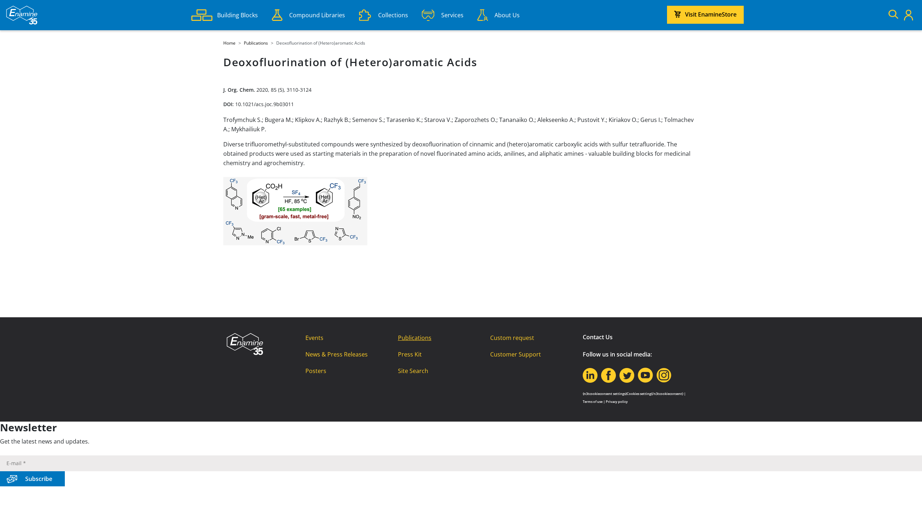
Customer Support (515, 354)
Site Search (413, 371)
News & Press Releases (336, 354)
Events (314, 338)
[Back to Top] (907, 503)
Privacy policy (617, 401)
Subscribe (38, 479)
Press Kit (410, 354)
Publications (414, 338)
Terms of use (593, 401)
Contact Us (598, 337)
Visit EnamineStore (711, 14)
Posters (315, 371)
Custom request (512, 338)
